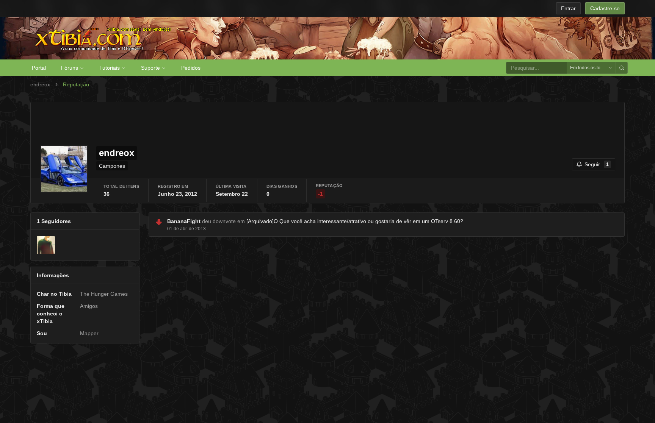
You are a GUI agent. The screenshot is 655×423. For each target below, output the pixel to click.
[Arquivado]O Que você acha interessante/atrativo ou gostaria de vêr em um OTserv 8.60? (354, 221)
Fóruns (69, 68)
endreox (40, 84)
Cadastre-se (605, 8)
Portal (39, 68)
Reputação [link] (76, 84)
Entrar (568, 8)
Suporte (150, 68)
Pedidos (191, 68)
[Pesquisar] (622, 68)
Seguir (596, 164)
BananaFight (184, 221)
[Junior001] (46, 245)
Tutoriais (109, 68)
